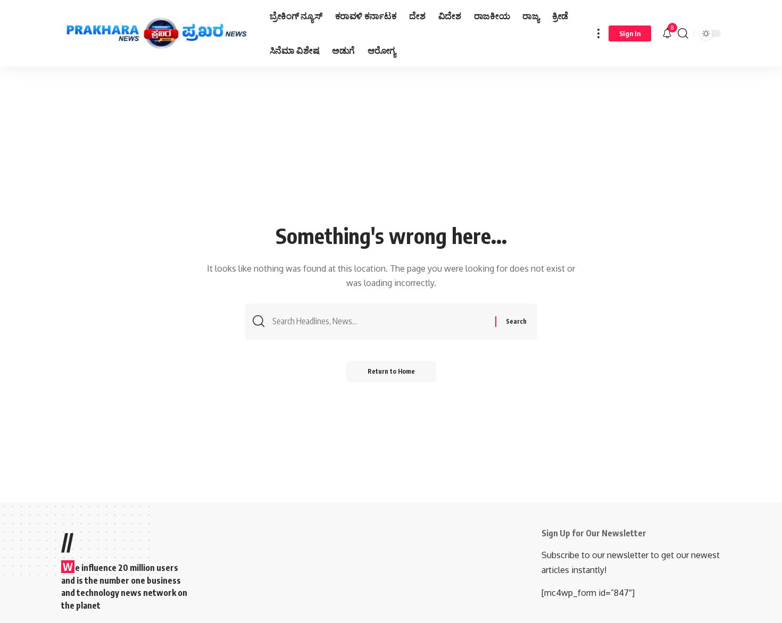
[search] (683, 33)
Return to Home (391, 371)
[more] (598, 33)
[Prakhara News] (157, 33)
